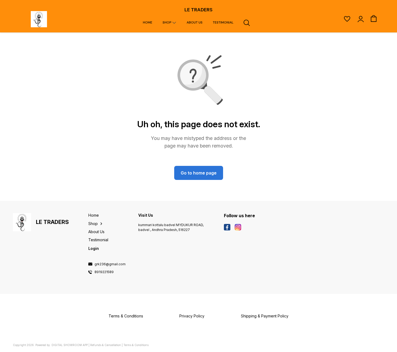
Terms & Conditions (136, 345)
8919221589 (104, 272)
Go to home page (199, 173)
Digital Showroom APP (70, 345)
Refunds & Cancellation (105, 345)
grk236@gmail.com (110, 264)
